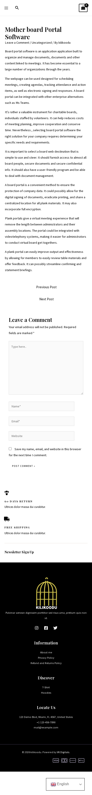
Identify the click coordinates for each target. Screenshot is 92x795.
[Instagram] (37, 628)
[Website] (41, 437)
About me (46, 652)
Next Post (46, 299)
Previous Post (46, 287)
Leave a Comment (17, 43)
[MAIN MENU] (6, 7)
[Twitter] (55, 628)
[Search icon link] (17, 8)
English (62, 784)
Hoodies (46, 692)
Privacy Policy (46, 657)
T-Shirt (46, 687)
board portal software (61, 130)
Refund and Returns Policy (46, 663)
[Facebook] (46, 628)
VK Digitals (63, 752)
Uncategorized (42, 43)
